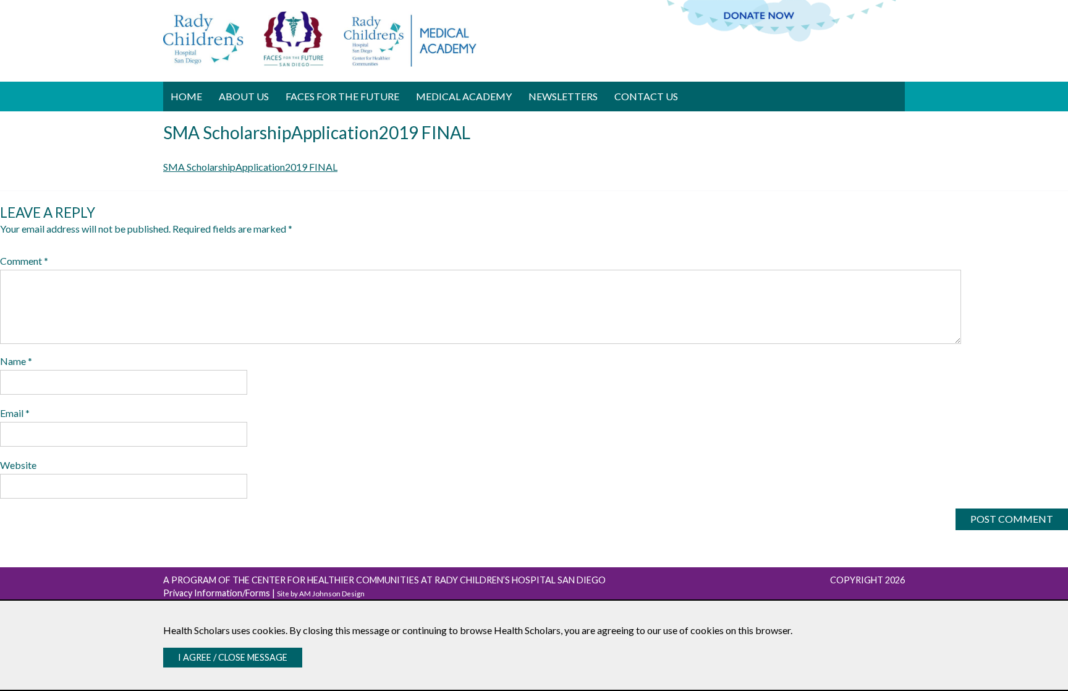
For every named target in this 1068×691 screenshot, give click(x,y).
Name (16, 361)
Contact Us (646, 96)
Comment (24, 261)
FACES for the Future (342, 96)
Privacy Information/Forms (216, 593)
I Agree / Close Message (232, 657)
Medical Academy (464, 96)
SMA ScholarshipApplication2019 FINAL (250, 167)
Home (186, 96)
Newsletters (563, 96)
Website (18, 465)
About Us (244, 96)
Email (15, 413)
